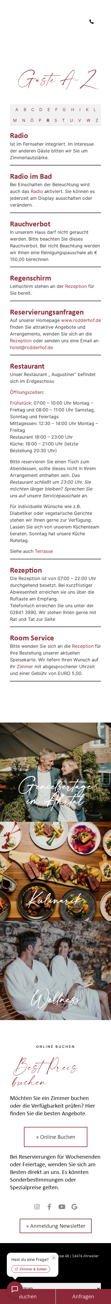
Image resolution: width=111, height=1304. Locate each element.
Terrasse (44, 551)
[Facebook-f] (49, 1207)
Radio (19, 135)
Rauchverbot (30, 223)
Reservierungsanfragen (47, 312)
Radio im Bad (31, 176)
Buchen (28, 1296)
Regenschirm (30, 278)
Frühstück (20, 403)
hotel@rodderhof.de (31, 347)
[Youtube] (62, 1207)
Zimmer (25, 666)
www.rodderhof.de (81, 320)
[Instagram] (36, 1207)
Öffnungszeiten (26, 392)
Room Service (32, 637)
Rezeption (76, 286)
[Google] (74, 1207)
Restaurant (27, 366)
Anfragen (83, 1296)
